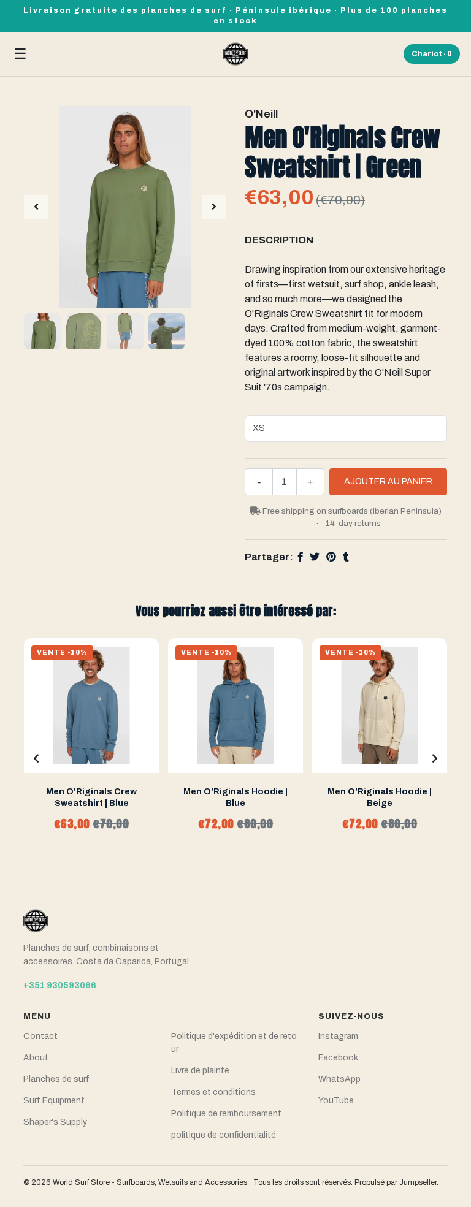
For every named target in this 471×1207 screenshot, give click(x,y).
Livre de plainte (200, 1070)
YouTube (336, 1100)
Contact (40, 1036)
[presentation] (36, 207)
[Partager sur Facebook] (300, 557)
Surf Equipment (54, 1100)
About (35, 1057)
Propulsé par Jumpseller (395, 1182)
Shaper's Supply (55, 1122)
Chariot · (432, 54)
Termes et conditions (213, 1092)
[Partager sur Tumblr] (346, 557)
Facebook (338, 1057)
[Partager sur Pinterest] (331, 557)
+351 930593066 (59, 985)
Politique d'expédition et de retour (234, 1043)
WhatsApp (339, 1079)
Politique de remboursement (226, 1113)
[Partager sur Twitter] (315, 557)
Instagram (338, 1036)
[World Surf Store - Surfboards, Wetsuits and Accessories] (235, 54)
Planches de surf (56, 1079)
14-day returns (353, 523)
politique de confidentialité (223, 1135)
